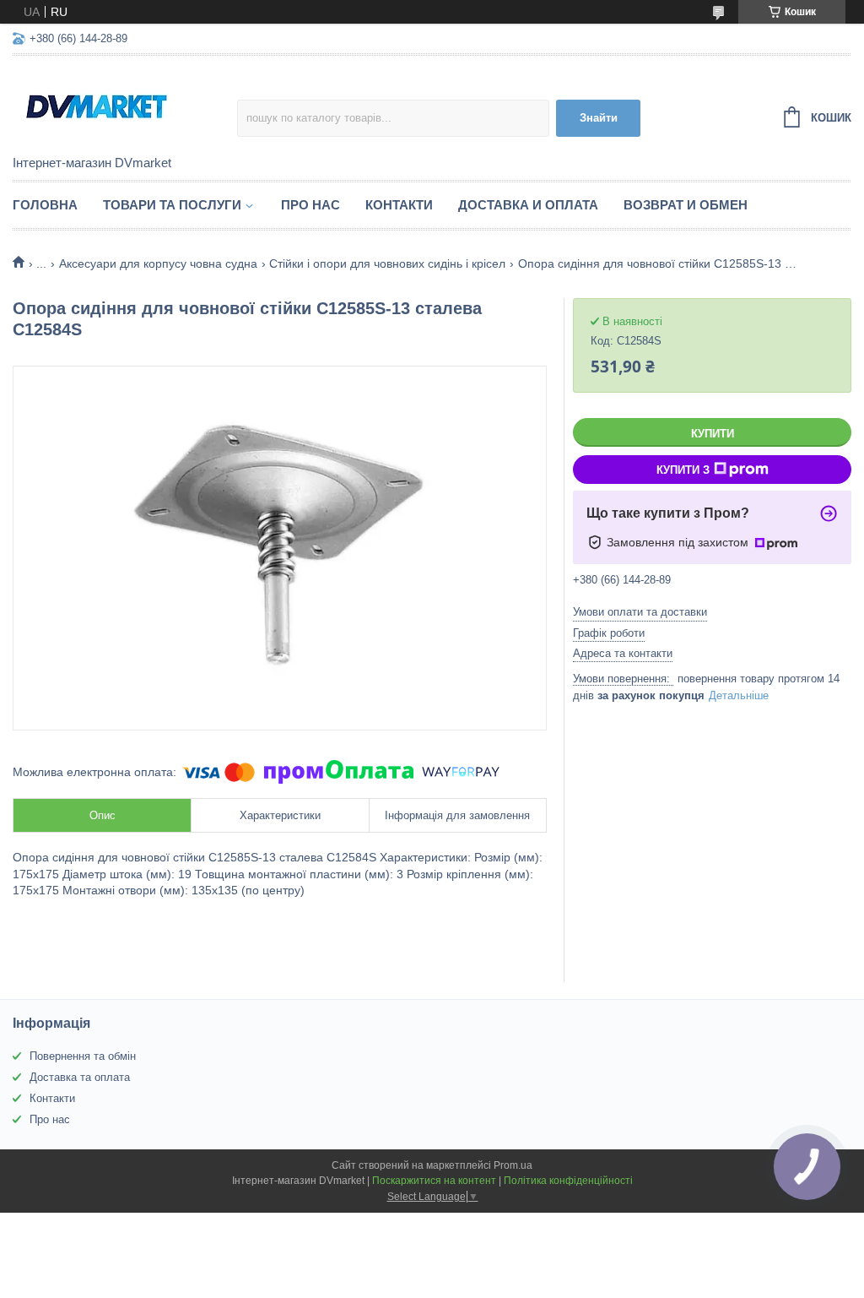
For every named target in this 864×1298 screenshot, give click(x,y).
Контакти (399, 204)
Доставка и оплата (528, 204)
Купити (712, 433)
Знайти (599, 117)
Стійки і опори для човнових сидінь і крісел (387, 263)
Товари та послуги (172, 204)
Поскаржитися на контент (434, 1181)
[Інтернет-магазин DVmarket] (125, 106)
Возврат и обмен (686, 204)
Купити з (683, 470)
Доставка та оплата (80, 1077)
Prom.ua (513, 1165)
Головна (45, 204)
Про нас (310, 204)
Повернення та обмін (83, 1056)
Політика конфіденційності (568, 1181)
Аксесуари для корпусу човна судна (158, 263)
